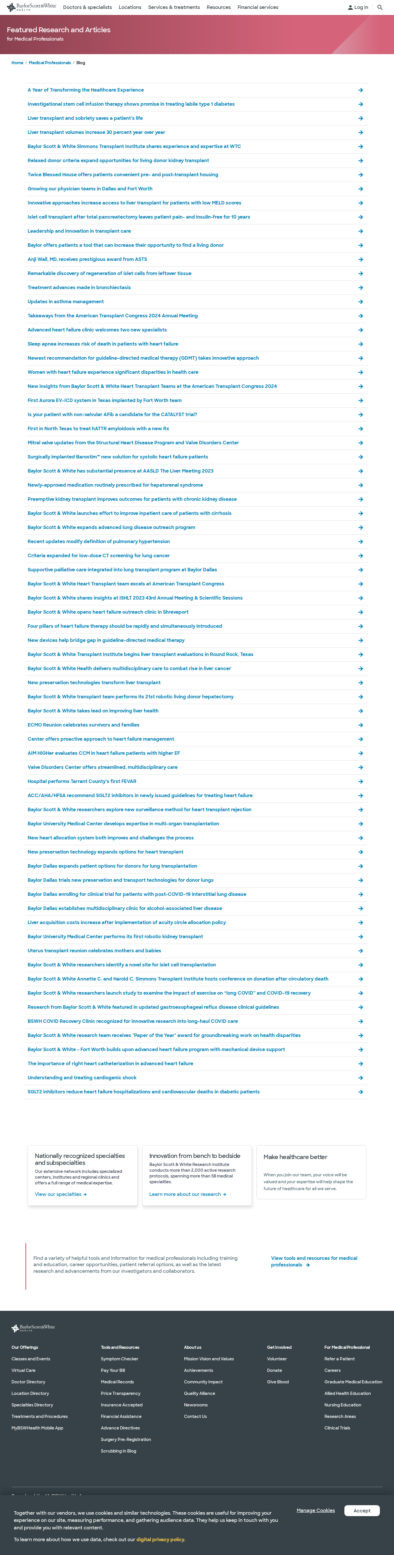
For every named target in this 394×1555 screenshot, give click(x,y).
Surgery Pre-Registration (126, 1439)
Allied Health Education (347, 1393)
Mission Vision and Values (209, 1358)
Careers (332, 1370)
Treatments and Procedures (40, 1416)
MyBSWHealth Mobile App (37, 1428)
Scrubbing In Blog (118, 1451)
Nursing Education (342, 1405)
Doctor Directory (28, 1382)
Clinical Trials (337, 1428)
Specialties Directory (32, 1405)
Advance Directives (120, 1428)
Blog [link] (80, 62)
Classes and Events (31, 1358)
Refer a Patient (339, 1358)
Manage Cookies (316, 1510)
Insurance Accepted (121, 1405)
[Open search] (380, 7)
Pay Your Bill (113, 1370)
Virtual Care (23, 1370)
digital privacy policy (160, 1540)
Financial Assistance (121, 1416)
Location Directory (30, 1393)
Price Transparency (120, 1393)
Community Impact (203, 1382)
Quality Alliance (199, 1393)
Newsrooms (196, 1405)
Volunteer (277, 1358)
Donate (274, 1370)
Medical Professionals (50, 62)
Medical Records (117, 1382)
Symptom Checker (119, 1358)
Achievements (198, 1370)
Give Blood (278, 1382)
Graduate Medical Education (353, 1382)
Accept (362, 1511)
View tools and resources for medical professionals (314, 1261)
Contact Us (195, 1416)
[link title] (31, 7)
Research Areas (340, 1416)
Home (17, 62)
